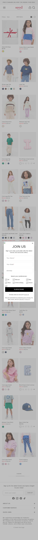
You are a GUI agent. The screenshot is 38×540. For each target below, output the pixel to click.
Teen (9, 283)
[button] (32, 243)
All (8, 279)
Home (30, 283)
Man (30, 279)
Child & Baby (19, 283)
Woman (17, 279)
